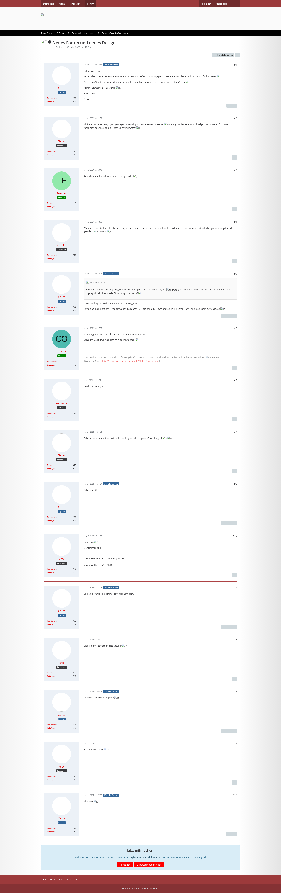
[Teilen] (237, 55)
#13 (235, 691)
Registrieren (222, 3)
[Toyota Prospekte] (140, 19)
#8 (235, 432)
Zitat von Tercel (97, 282)
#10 (235, 535)
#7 (235, 380)
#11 (235, 587)
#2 (235, 118)
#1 (235, 64)
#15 (235, 795)
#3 (235, 170)
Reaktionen (51, 98)
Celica (59, 47)
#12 (235, 639)
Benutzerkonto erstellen (149, 864)
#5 (235, 273)
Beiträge (50, 101)
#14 (235, 743)
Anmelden (206, 3)
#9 (235, 483)
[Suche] (235, 3)
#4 (235, 221)
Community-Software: (140, 888)
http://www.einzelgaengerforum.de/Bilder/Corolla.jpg (129, 361)
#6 (235, 328)
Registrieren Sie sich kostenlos (145, 857)
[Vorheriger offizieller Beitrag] (229, 316)
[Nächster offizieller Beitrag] (234, 106)
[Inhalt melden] (229, 106)
